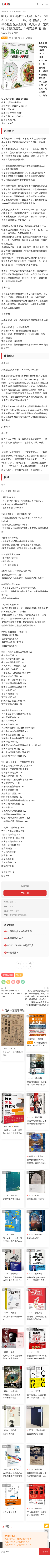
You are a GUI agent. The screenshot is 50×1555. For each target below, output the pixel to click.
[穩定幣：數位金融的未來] (12, 1299)
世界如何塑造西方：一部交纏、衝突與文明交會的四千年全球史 (37, 1161)
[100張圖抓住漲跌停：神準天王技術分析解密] (37, 1025)
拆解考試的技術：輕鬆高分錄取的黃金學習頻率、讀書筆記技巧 (12, 1131)
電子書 (14, 38)
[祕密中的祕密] (37, 1220)
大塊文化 (38, 1313)
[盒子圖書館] (6, 4)
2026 (30, 1078)
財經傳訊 (31, 1039)
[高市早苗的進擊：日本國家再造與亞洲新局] (37, 1103)
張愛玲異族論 (8, 1434)
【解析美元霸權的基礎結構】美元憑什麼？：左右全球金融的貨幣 (12, 1279)
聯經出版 (38, 1117)
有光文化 (38, 1508)
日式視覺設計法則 (35, 1434)
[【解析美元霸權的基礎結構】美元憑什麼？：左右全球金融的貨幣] (12, 1260)
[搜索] (36, 4)
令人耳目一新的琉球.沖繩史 (13, 1053)
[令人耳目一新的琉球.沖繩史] (12, 1030)
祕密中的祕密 (33, 1238)
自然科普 (6, 1368)
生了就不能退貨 (9, 1512)
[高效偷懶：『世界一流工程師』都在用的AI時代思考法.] (12, 1220)
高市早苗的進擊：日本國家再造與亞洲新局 (37, 1122)
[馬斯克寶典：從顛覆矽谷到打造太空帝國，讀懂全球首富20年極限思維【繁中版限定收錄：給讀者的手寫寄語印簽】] (12, 1338)
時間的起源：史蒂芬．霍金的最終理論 (12, 1396)
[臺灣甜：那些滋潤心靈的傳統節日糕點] (37, 1299)
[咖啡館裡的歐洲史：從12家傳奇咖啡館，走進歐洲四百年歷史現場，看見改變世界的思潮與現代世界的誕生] (37, 1455)
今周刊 (37, 1352)
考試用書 (6, 1094)
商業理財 (30, 1016)
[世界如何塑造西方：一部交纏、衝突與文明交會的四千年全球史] (37, 1142)
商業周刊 (38, 1274)
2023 (30, 1391)
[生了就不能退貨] (12, 1494)
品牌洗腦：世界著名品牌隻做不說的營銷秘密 (12, 1474)
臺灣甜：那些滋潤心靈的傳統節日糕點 (37, 1317)
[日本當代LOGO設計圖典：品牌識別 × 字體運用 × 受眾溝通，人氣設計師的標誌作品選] (37, 1377)
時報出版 (38, 1234)
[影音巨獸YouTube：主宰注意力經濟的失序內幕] (37, 1338)
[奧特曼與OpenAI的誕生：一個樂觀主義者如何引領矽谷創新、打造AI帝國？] (37, 1260)
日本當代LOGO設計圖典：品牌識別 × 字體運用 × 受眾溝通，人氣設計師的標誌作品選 (37, 1396)
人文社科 (6, 1016)
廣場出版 (38, 1078)
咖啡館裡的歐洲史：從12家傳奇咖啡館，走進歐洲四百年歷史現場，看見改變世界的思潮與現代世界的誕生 (37, 1474)
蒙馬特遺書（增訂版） (37, 1199)
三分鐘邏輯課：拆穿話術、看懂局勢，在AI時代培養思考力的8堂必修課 (37, 1513)
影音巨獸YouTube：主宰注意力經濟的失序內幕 (37, 1357)
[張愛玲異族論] (12, 1416)
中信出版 (7, 1469)
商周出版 (38, 1469)
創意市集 (7, 1126)
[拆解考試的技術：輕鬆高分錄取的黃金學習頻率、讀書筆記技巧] (12, 1108)
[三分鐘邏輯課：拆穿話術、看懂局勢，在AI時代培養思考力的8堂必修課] (37, 1494)
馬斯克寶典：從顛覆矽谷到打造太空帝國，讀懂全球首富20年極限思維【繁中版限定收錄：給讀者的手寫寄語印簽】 (13, 1357)
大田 (12, 1508)
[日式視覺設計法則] (37, 1416)
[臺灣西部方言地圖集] (12, 1181)
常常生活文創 (8, 975)
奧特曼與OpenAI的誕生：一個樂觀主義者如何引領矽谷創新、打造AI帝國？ (37, 1279)
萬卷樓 (13, 1430)
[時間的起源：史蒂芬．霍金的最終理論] (12, 1377)
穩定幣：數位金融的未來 (12, 1317)
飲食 (29, 1290)
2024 (6, 1234)
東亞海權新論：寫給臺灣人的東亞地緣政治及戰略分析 (37, 1083)
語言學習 (6, 1172)
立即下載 (25, 893)
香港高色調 (40, 1430)
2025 (30, 1195)
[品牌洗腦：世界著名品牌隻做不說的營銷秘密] (12, 1455)
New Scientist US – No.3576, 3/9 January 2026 (11, 993)
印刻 (37, 1195)
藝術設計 (30, 1368)
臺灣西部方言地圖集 (11, 1199)
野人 (12, 1234)
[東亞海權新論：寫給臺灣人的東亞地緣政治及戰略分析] (37, 1064)
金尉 (12, 1352)
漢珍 (6, 1048)
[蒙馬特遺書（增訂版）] (37, 1181)
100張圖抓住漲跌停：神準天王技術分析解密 (37, 1044)
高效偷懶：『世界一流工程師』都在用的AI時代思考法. (12, 1239)
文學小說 (30, 1172)
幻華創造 (14, 1195)
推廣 (30, 38)
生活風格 (6, 1485)
